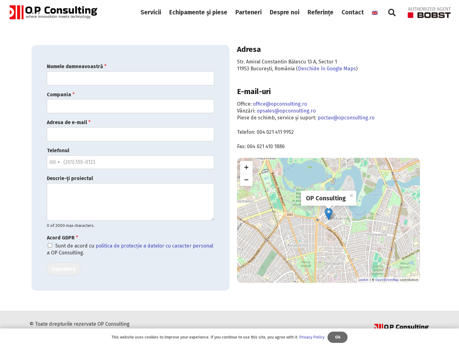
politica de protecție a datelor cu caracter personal (154, 246)
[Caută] (392, 13)
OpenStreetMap (387, 280)
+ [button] (246, 167)
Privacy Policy (311, 337)
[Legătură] (52, 12)
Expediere (64, 269)
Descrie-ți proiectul (70, 178)
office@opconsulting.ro (280, 104)
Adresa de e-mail (69, 122)
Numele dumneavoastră (76, 66)
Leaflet (363, 280)
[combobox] (54, 162)
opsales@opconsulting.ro (286, 111)
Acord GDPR (62, 238)
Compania (61, 95)
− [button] (246, 179)
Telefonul (58, 150)
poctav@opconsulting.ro (346, 118)
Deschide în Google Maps (327, 69)
